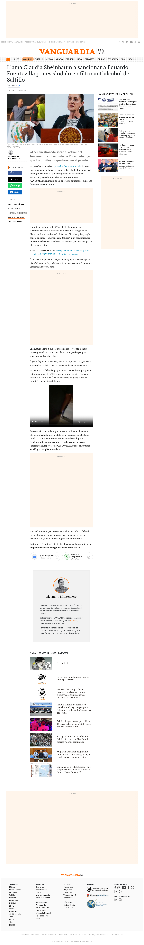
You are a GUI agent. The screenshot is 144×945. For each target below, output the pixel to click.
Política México (16, 204)
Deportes (89, 59)
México (49, 59)
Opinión (70, 59)
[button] (8, 59)
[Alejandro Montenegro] (61, 585)
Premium (132, 59)
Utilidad (101, 59)
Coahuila (27, 59)
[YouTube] (131, 42)
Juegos (17, 59)
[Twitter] (123, 42)
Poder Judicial (16, 222)
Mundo (59, 59)
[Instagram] (127, 42)
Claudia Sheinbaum (18, 213)
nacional (74, 620)
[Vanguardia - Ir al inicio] (72, 51)
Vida (123, 59)
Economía (113, 59)
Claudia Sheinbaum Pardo (68, 166)
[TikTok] (135, 42)
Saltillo (39, 59)
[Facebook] (119, 42)
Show (79, 59)
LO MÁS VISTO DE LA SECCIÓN (115, 94)
